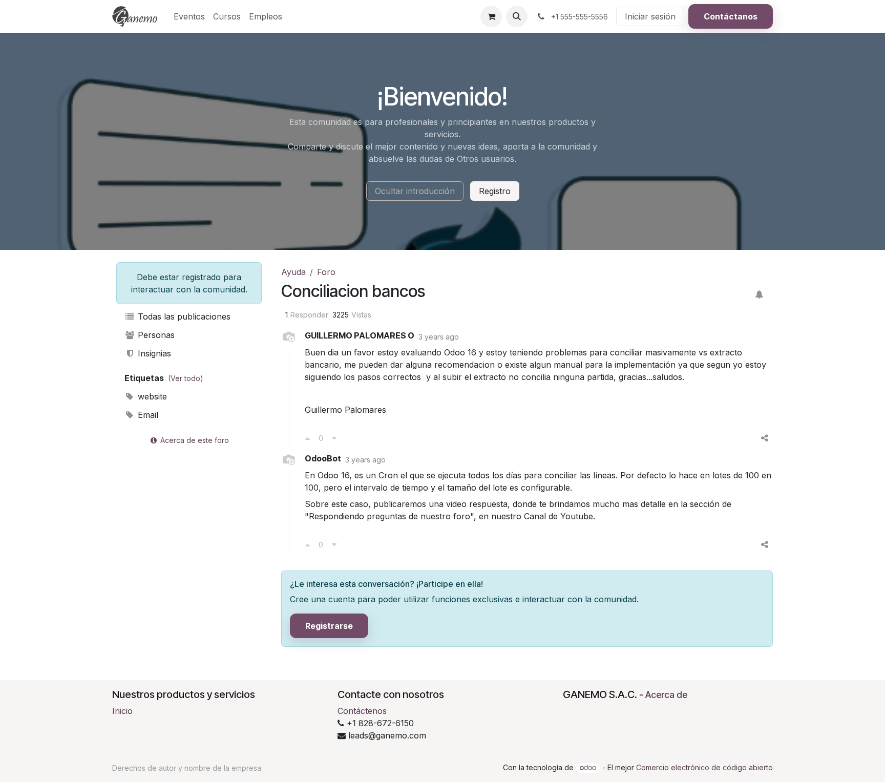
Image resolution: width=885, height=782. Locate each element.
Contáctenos (362, 711)
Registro (495, 191)
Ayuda (293, 272)
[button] (517, 16)
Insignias (153, 353)
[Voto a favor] (307, 438)
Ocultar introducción (415, 191)
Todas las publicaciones (182, 316)
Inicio (122, 711)
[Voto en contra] (334, 438)
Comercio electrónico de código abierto (704, 767)
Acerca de (666, 694)
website (151, 396)
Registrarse (329, 626)
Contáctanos (730, 16)
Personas (155, 335)
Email (146, 415)
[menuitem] (189, 16)
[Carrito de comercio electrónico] (491, 16)
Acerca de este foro (193, 440)
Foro (326, 272)
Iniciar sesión (650, 16)
